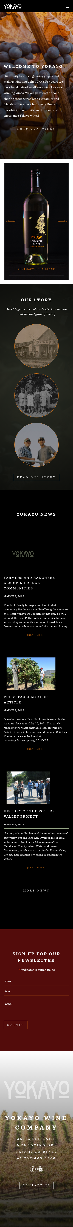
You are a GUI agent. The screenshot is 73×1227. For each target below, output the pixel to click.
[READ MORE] (36, 635)
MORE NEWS (36, 890)
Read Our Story (36, 477)
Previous (11, 221)
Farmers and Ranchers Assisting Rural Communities (29, 583)
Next (62, 221)
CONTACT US (36, 1185)
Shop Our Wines (36, 128)
